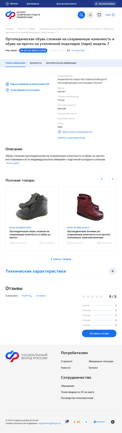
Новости (65, 367)
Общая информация (15, 63)
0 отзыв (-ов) (78, 50)
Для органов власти (66, 4)
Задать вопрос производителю (77, 132)
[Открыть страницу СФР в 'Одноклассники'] (76, 421)
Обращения (67, 386)
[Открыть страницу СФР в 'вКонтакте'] (99, 421)
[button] (101, 179)
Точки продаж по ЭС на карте (25, 90)
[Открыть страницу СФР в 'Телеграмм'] (86, 421)
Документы (36, 63)
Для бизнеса (33, 4)
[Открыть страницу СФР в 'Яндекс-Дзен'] (112, 422)
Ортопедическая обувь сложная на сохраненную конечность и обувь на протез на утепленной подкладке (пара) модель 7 (60, 41)
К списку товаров (61, 259)
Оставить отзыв (99, 333)
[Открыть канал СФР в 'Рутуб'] (67, 421)
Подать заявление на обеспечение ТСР (29, 84)
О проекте (66, 361)
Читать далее (12, 163)
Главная (10, 28)
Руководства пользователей (77, 398)
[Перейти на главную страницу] (23, 15)
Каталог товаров (26, 28)
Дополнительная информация (61, 63)
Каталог (93, 367)
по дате (25, 295)
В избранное (18, 243)
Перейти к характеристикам (71, 138)
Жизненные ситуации (101, 361)
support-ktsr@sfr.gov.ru (50, 423)
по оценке (41, 296)
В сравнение (48, 243)
